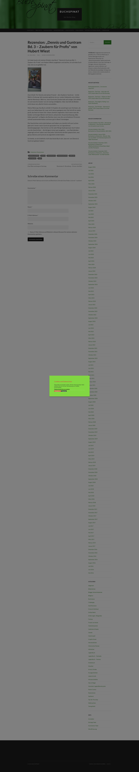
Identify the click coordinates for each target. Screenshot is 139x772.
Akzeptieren (58, 391)
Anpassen (63, 391)
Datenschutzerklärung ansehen (62, 389)
